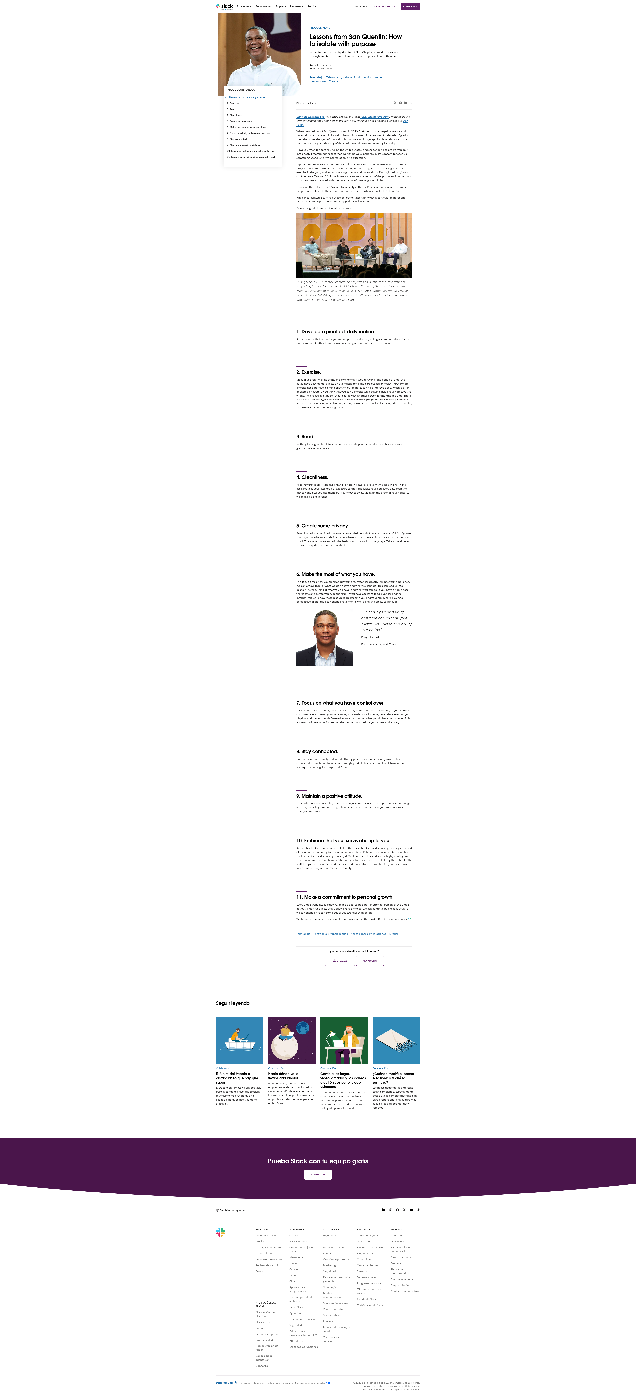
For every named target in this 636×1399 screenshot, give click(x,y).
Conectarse (361, 6)
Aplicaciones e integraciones (368, 934)
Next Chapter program (374, 116)
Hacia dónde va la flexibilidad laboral (283, 1076)
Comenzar (410, 6)
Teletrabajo (317, 77)
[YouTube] (411, 1210)
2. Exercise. (233, 103)
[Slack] (224, 6)
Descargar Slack (224, 1382)
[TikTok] (418, 1210)
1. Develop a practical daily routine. (246, 97)
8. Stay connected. (237, 139)
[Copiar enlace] (410, 102)
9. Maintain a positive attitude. (244, 144)
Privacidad (245, 1382)
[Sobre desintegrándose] (396, 1040)
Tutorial (334, 81)
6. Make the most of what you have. (247, 127)
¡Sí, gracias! (340, 960)
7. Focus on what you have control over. (249, 133)
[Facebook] (400, 102)
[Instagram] (390, 1210)
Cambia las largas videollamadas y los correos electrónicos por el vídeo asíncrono (343, 1080)
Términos (259, 1382)
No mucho (370, 960)
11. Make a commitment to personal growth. (252, 156)
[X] (404, 1210)
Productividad (320, 27)
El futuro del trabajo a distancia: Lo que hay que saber (237, 1078)
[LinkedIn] (405, 103)
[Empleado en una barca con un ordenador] (239, 1040)
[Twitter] (395, 103)
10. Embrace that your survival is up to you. (251, 150)
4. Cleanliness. (235, 115)
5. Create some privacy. (240, 121)
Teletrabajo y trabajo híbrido (343, 77)
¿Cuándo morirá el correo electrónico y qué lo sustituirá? (393, 1078)
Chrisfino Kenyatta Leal (310, 116)
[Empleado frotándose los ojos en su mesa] (344, 1040)
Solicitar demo (384, 6)
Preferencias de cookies (280, 1382)
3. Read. (231, 109)
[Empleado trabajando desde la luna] (292, 1040)
